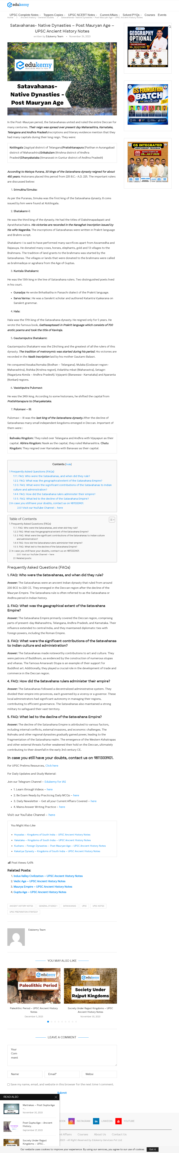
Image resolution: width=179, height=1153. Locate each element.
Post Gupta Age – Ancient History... (37, 1124)
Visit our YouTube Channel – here (40, 508)
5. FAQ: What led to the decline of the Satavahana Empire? (51, 498)
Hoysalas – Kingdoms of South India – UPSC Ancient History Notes (52, 835)
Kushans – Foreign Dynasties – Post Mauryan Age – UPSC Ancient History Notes (60, 846)
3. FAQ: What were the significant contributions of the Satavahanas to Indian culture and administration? (61, 537)
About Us (100, 1134)
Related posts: (24, 558)
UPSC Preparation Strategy (24, 912)
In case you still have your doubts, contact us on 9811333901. (47, 503)
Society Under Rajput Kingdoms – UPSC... (35, 1142)
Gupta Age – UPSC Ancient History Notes (40, 892)
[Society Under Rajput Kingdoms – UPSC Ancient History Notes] (90, 985)
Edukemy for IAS (55, 782)
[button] (12, 995)
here (50, 789)
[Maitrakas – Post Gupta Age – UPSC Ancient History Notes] (11, 1109)
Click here (51, 765)
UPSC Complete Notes (24, 14)
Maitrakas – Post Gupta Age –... (39, 1107)
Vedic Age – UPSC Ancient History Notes (39, 881)
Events (162, 14)
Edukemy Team (54, 36)
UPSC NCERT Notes (81, 14)
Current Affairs (109, 14)
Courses (150, 14)
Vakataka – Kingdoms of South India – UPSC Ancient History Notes (52, 840)
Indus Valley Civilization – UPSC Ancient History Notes (48, 876)
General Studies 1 (48, 906)
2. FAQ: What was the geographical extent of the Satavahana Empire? (57, 480)
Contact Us (119, 1134)
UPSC (84, 906)
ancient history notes (21, 906)
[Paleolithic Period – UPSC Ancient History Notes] (33, 985)
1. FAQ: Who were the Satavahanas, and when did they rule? (51, 476)
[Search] (170, 26)
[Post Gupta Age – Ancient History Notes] (11, 1126)
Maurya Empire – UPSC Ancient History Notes (43, 886)
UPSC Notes (98, 906)
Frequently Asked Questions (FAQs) (31, 471)
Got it (152, 1149)
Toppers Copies (53, 14)
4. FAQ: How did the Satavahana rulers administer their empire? (54, 494)
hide (68, 464)
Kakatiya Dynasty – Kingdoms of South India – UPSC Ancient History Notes (57, 851)
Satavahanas (69, 906)
